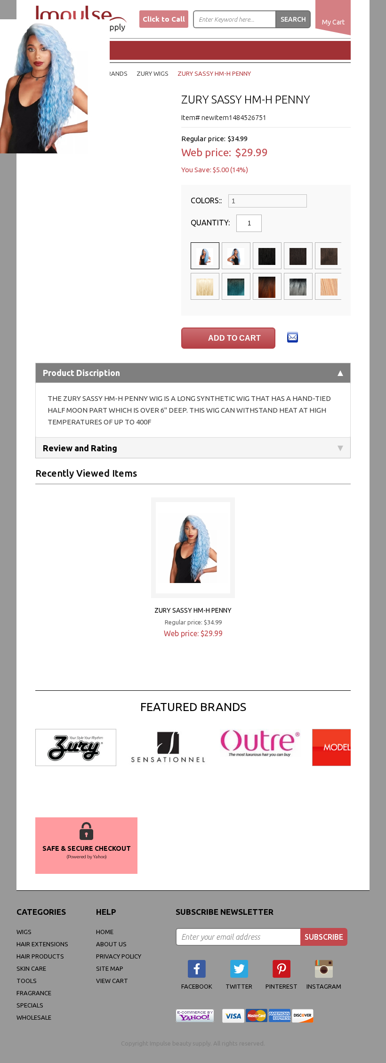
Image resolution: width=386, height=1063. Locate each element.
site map (109, 968)
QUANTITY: (211, 222)
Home (104, 931)
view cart (112, 980)
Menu (68, 50)
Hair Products (40, 956)
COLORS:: (207, 200)
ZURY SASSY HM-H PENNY (193, 610)
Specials (29, 1005)
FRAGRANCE (33, 993)
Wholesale (33, 1017)
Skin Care (31, 968)
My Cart (333, 22)
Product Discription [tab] (81, 372)
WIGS (24, 931)
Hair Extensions (42, 944)
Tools (26, 980)
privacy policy (118, 956)
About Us (111, 944)
